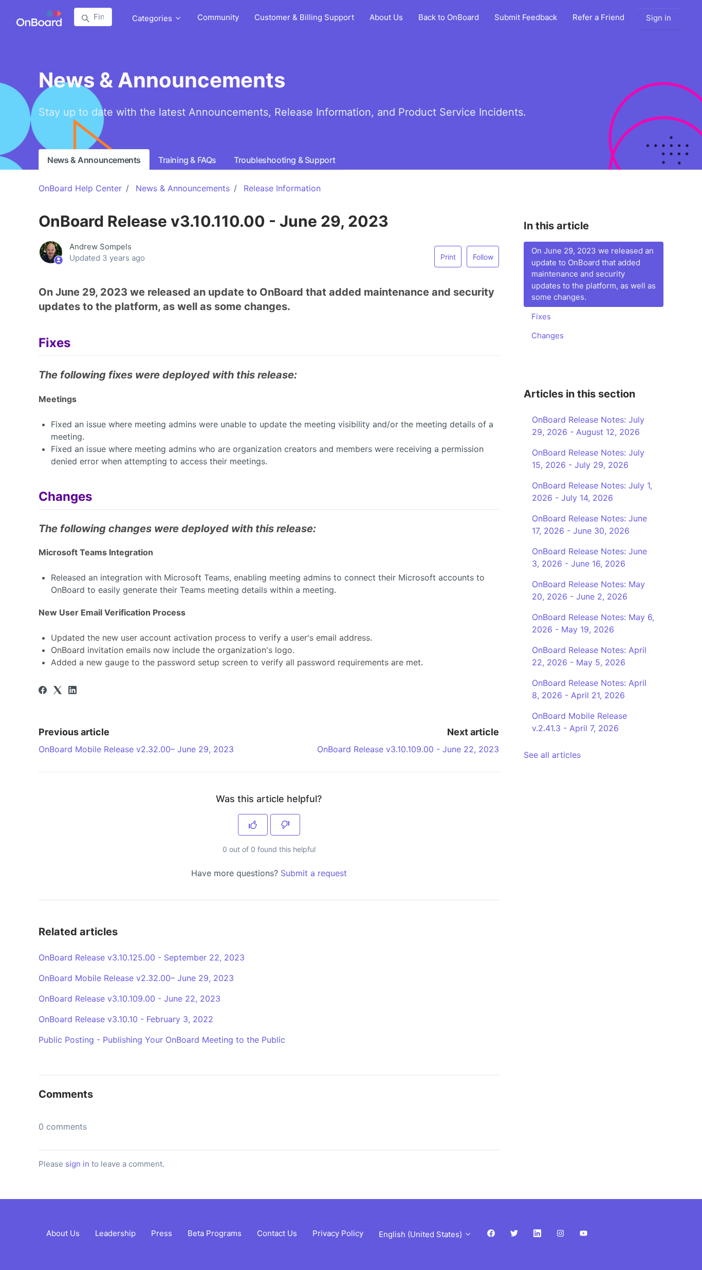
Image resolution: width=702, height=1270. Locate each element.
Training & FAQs (187, 160)
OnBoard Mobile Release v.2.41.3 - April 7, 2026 (579, 722)
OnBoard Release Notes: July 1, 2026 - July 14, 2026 (592, 492)
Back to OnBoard (448, 17)
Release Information (282, 188)
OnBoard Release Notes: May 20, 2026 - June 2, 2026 (588, 590)
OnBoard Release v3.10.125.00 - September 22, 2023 (142, 957)
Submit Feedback (525, 17)
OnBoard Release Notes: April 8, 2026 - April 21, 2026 (589, 689)
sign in (77, 1164)
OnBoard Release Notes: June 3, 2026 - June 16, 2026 (589, 558)
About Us (386, 17)
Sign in (658, 18)
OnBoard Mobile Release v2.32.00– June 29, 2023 (136, 749)
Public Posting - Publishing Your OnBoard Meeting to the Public (162, 1040)
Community (218, 17)
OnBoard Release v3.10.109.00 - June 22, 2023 (408, 749)
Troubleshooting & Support (285, 160)
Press (161, 1233)
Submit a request (314, 873)
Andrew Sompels (100, 246)
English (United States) (421, 1234)
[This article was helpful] (253, 825)
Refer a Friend (598, 17)
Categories (153, 18)
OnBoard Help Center (80, 188)
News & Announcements (94, 160)
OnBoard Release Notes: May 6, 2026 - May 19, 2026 (593, 623)
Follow (483, 256)
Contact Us (277, 1233)
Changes (547, 335)
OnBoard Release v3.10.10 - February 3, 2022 (126, 1019)
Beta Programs (215, 1233)
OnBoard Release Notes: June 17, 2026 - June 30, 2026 (589, 525)
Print (448, 256)
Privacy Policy (337, 1233)
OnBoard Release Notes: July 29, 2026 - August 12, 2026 (588, 426)
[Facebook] (43, 691)
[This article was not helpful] (285, 825)
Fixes (541, 316)
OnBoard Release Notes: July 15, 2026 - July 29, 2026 (588, 459)
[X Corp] (57, 691)
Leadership (115, 1233)
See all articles (552, 755)
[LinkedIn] (72, 691)
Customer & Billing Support (304, 17)
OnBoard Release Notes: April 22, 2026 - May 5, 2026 (589, 656)
